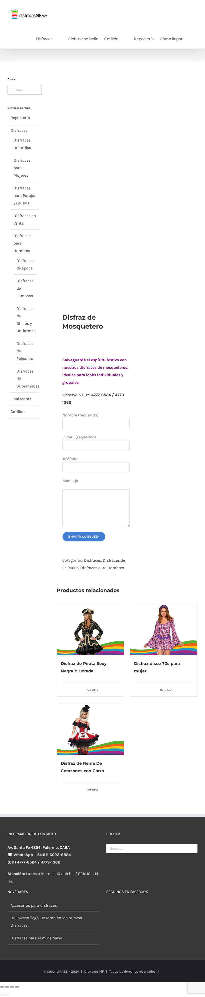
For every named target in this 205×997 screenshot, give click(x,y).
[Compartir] (12, 987)
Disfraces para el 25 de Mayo (36, 938)
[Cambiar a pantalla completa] (7, 987)
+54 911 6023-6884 (53, 854)
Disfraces (92, 560)
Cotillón (17, 411)
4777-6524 (101, 394)
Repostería (20, 117)
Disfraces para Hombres (102, 567)
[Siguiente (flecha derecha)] (7, 994)
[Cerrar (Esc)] (17, 987)
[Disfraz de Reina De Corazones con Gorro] (90, 729)
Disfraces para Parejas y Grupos (25, 195)
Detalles (92, 690)
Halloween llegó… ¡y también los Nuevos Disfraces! (46, 921)
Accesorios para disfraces (33, 905)
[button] (190, 38)
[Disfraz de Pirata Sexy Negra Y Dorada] (90, 629)
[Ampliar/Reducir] (2, 987)
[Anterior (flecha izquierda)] (2, 994)
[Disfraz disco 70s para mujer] (163, 629)
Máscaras (22, 398)
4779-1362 (50, 862)
